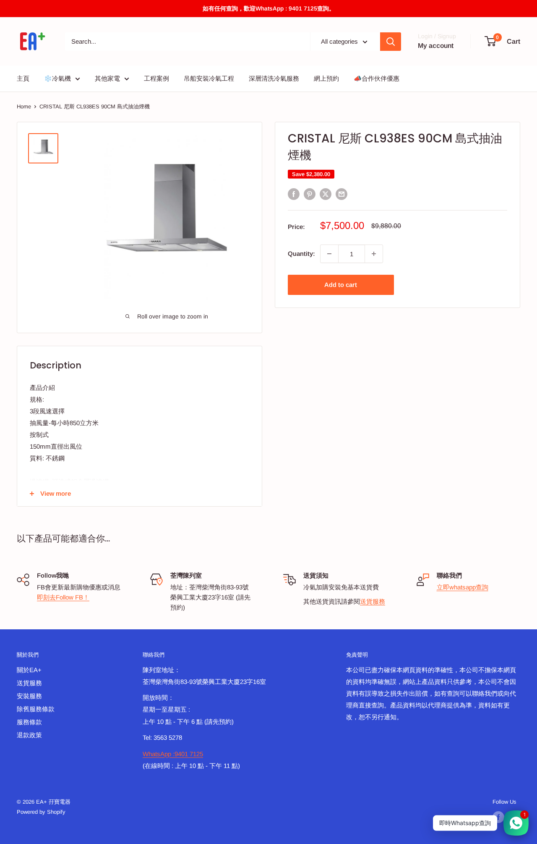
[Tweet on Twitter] (325, 194)
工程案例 (156, 78)
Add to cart (340, 284)
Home (24, 106)
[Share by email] (341, 194)
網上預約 (326, 78)
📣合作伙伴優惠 (376, 78)
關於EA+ (29, 669)
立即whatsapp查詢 (462, 587)
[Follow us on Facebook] (498, 817)
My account (436, 45)
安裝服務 (29, 695)
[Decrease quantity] (329, 254)
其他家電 (107, 78)
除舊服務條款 (36, 709)
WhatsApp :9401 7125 (173, 753)
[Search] (390, 41)
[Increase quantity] (374, 254)
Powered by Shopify (41, 812)
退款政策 (29, 735)
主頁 (23, 78)
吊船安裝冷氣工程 (209, 78)
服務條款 (29, 722)
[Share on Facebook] (294, 194)
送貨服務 (372, 601)
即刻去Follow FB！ (63, 597)
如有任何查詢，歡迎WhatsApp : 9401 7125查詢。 (269, 8)
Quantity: (301, 253)
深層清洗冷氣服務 (274, 78)
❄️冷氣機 (57, 78)
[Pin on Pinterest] (309, 194)
